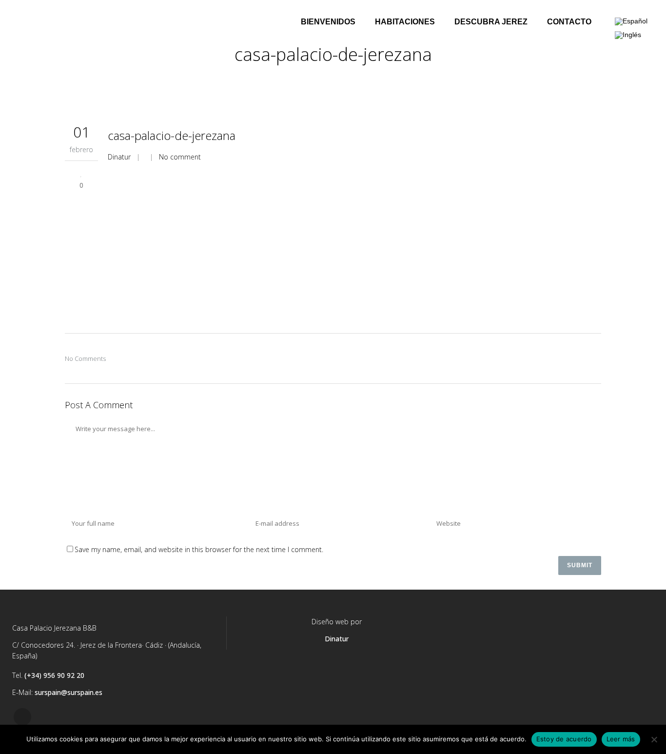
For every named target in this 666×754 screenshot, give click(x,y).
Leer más (621, 739)
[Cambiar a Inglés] (628, 34)
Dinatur (119, 156)
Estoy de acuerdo (564, 739)
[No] (654, 739)
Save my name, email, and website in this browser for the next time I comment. (199, 549)
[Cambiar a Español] (631, 21)
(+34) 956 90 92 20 (54, 675)
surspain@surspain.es (68, 692)
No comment (180, 156)
